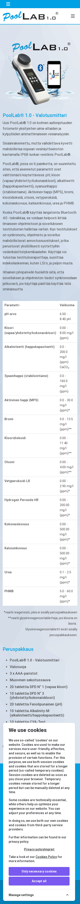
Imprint (49, 849)
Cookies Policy (46, 857)
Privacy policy (34, 849)
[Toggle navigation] (8, 4)
